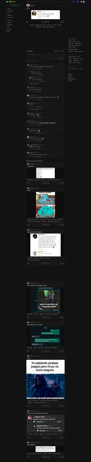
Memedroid (41, 257)
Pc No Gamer (35, 400)
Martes (76, 51)
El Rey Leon (55, 219)
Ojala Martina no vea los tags (34, 324)
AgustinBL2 (32, 5)
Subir (15, 5)
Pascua (34, 453)
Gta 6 (74, 47)
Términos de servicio (72, 79)
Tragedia (35, 257)
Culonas (35, 347)
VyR (78, 56)
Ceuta (70, 47)
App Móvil (70, 74)
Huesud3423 (31, 113)
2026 (70, 39)
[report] (61, 22)
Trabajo (70, 62)
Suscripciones (10, 17)
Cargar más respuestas (34, 83)
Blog (9, 31)
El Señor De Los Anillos (73, 49)
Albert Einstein (31, 179)
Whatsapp (30, 347)
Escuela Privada (43, 219)
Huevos (29, 453)
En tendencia (10, 11)
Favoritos (10, 20)
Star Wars (71, 51)
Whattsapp (30, 313)
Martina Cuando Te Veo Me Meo (49, 26)
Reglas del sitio (71, 77)
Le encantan (30, 166)
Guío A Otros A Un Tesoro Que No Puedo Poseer (49, 400)
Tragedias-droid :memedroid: (34, 232)
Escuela (29, 219)
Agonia (45, 453)
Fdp (61, 434)
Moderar (9, 22)
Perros (70, 58)
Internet (70, 60)
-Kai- (30, 95)
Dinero (81, 58)
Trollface (59, 25)
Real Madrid (71, 45)
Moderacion (49, 25)
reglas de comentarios (40, 61)
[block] (64, 22)
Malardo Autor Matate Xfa (40, 25)
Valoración (56, 51)
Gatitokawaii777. (32, 121)
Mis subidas (10, 24)
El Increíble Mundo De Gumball (34, 221)
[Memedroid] (7, 1)
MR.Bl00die (31, 152)
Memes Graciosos (72, 41)
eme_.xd (31, 129)
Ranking (9, 29)
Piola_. (32, 71)
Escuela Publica (36, 219)
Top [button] (8, 13)
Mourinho (77, 45)
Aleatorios (10, 15)
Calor (79, 41)
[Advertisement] (76, 20)
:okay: (28, 358)
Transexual (36, 434)
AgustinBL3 (39, 26)
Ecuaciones (38, 179)
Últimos (9, 9)
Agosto (74, 39)
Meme (55, 25)
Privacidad (70, 80)
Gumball (60, 219)
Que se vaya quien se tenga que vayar (37, 285)
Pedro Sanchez (78, 43)
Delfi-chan (31, 137)
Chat (9, 27)
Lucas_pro (31, 64)
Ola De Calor (71, 43)
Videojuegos (76, 60)
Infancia (79, 62)
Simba (28, 190)
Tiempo (62, 51)
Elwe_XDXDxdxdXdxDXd (33, 144)
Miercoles (81, 51)
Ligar (75, 62)
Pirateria (29, 400)
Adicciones (31, 87)
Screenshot (32, 25)
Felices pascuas (31, 444)
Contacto (70, 76)
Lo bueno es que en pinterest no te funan (37, 413)
